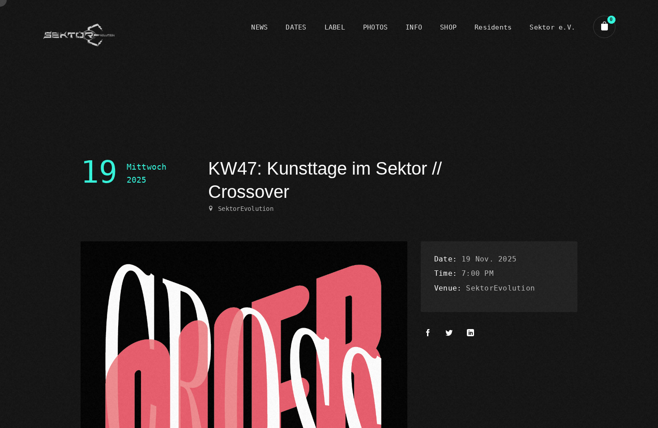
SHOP (448, 27)
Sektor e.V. (552, 27)
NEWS (259, 27)
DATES (296, 27)
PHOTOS (375, 27)
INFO (414, 27)
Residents (493, 27)
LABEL (335, 27)
